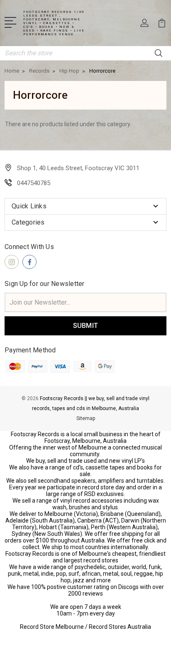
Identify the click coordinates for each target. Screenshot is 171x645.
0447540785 (33, 183)
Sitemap (85, 418)
